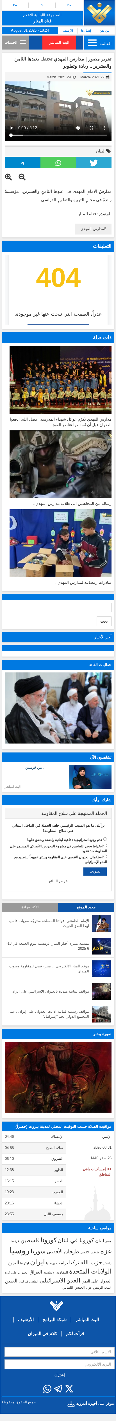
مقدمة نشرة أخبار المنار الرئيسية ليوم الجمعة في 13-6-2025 (47, 946)
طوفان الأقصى (63, 1251)
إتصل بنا (86, 30)
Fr (42, 5)
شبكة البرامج (54, 1319)
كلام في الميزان (42, 1333)
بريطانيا (50, 1263)
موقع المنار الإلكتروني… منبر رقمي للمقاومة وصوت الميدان (49, 969)
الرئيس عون (94, 1287)
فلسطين (30, 1240)
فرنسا (15, 1241)
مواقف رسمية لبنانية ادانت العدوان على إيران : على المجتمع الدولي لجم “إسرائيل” (48, 1014)
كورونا (48, 1240)
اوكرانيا (24, 1263)
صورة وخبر (102, 1033)
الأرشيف (68, 30)
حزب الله (91, 1262)
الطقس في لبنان (28, 1281)
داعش (107, 1263)
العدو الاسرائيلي (59, 1280)
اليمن (13, 1262)
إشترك (59, 1375)
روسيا (19, 1250)
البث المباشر (59, 42)
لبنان (100, 151)
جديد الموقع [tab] (86, 907)
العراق (35, 1272)
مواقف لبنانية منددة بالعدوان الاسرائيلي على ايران (50, 991)
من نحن (104, 30)
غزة (106, 1251)
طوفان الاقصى (89, 1252)
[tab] (58, 813)
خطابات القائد (100, 664)
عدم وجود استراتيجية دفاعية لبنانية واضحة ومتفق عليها (65, 840)
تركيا (74, 1262)
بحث (104, 621)
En (15, 5)
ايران (37, 1262)
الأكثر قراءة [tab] (30, 907)
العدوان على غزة (16, 1272)
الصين (11, 1281)
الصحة (108, 1287)
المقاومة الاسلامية (55, 1272)
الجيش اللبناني (73, 1287)
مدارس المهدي (92, 229)
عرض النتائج (58, 881)
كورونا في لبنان (76, 1240)
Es (69, 5)
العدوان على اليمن (96, 1281)
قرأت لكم (75, 1333)
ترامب (62, 1262)
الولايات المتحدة (90, 1271)
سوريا (38, 1251)
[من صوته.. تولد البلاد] (58, 1077)
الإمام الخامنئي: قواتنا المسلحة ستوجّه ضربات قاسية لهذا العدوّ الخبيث (48, 923)
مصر (108, 1241)
